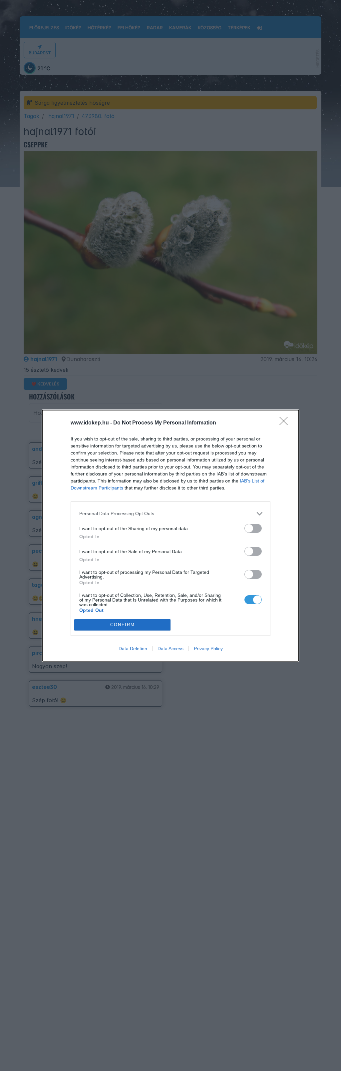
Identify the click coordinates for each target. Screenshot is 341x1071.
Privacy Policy (208, 648)
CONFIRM (122, 624)
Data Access (170, 648)
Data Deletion (133, 648)
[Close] (285, 423)
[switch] (253, 528)
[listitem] (170, 513)
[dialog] (170, 535)
